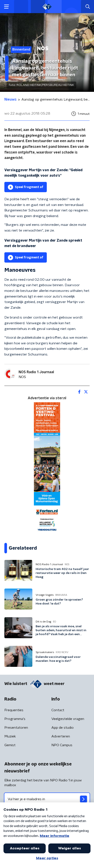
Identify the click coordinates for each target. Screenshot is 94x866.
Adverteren (60, 736)
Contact (57, 710)
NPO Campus (61, 745)
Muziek (10, 736)
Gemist (10, 745)
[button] (6, 7)
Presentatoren (16, 727)
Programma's (14, 719)
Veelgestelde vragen (67, 719)
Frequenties (13, 710)
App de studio (62, 727)
